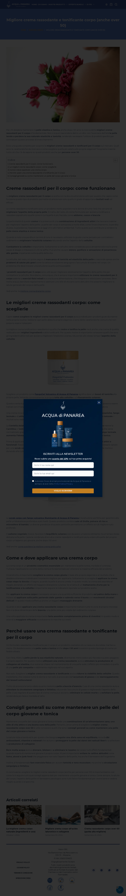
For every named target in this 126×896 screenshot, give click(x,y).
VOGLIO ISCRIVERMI (63, 491)
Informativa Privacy (64, 484)
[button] (99, 402)
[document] (63, 448)
